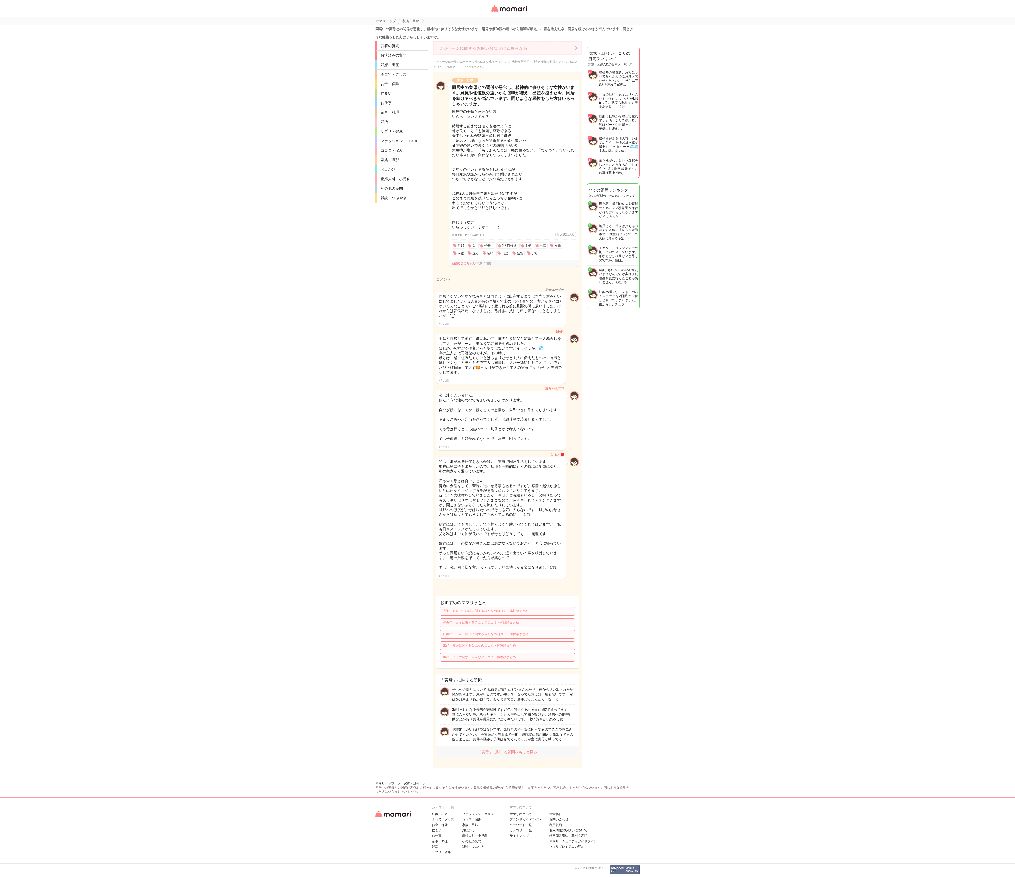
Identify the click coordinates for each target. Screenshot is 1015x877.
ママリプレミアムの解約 (566, 846)
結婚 (520, 253)
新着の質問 (390, 46)
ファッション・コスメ (399, 141)
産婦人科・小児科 (395, 179)
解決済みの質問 (394, 55)
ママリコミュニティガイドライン (573, 841)
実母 (535, 253)
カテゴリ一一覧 (521, 830)
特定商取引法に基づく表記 (568, 836)
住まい (386, 93)
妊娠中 (488, 246)
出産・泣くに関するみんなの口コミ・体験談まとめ (479, 657)
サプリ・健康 (392, 131)
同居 (505, 253)
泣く (475, 253)
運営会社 (555, 814)
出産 (543, 246)
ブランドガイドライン (525, 819)
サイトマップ (519, 836)
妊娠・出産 (390, 65)
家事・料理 (390, 112)
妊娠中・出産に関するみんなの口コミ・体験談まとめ (481, 622)
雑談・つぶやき (394, 198)
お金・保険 (390, 84)
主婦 (528, 246)
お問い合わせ (558, 819)
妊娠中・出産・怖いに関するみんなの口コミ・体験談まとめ (486, 634)
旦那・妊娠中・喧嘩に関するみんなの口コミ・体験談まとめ (486, 611)
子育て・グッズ (394, 74)
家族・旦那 (390, 160)
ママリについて (521, 814)
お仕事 (386, 103)
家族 (461, 253)
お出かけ (388, 169)
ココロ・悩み (392, 150)
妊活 (384, 122)
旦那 (461, 246)
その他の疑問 (392, 188)
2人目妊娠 (509, 246)
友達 (558, 246)
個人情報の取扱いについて (568, 830)
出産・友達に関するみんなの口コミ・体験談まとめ (479, 645)
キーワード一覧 (521, 825)
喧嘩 (490, 253)
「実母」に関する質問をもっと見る (507, 752)
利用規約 (555, 825)
